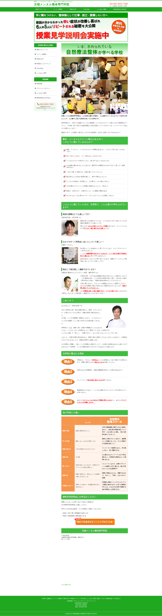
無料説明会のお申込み (119, 9)
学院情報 (39, 83)
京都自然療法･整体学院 (79, 613)
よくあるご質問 (101, 9)
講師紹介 (49, 598)
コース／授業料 (57, 9)
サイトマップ (90, 601)
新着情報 (70, 601)
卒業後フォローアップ (43, 63)
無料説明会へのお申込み (113, 598)
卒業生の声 (73, 9)
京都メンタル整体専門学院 (51, 4)
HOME (44, 598)
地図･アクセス (101, 598)
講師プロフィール (41, 9)
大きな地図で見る (66, 584)
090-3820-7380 (47, 104)
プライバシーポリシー (43, 88)
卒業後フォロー (74, 598)
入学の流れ (86, 9)
